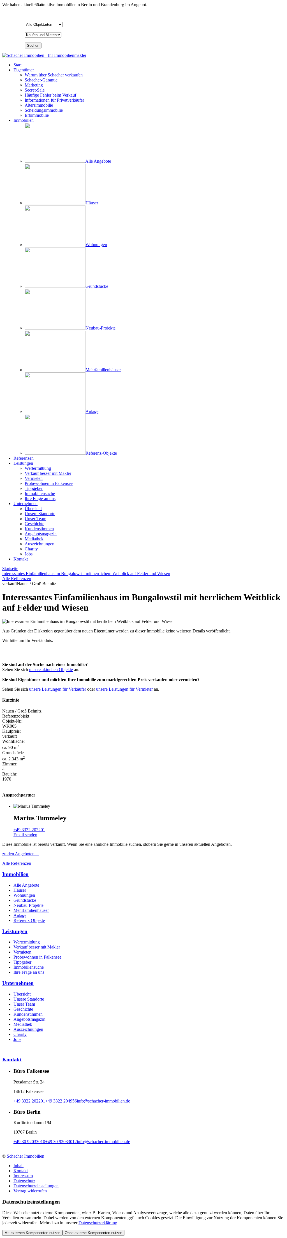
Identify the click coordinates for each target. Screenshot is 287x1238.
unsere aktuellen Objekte (51, 669)
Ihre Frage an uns (28, 972)
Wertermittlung (26, 942)
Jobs (17, 1039)
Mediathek (22, 1024)
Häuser (19, 890)
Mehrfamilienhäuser (31, 910)
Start (17, 64)
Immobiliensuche (28, 967)
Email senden (25, 834)
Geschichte (23, 1009)
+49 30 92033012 (61, 1141)
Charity (20, 1034)
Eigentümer (23, 69)
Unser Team (24, 1004)
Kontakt (20, 559)
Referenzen (23, 458)
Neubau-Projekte (28, 905)
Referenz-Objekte (29, 920)
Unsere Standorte (28, 999)
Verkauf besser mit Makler (36, 947)
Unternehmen (25, 503)
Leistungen (23, 463)
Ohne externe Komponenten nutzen (93, 1233)
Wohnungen (24, 895)
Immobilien (23, 120)
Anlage (19, 915)
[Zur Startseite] (44, 55)
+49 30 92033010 (29, 1141)
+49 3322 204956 (61, 1101)
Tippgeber (22, 962)
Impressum (23, 1175)
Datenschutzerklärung (97, 1222)
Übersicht (22, 994)
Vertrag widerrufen (30, 1190)
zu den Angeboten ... (20, 853)
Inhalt (18, 1165)
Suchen (33, 45)
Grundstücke (24, 900)
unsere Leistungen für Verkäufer (57, 689)
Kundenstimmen (28, 1014)
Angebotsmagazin (29, 1019)
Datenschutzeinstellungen (36, 1185)
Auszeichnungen (28, 1029)
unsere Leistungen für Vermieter (124, 689)
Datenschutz (24, 1180)
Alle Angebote (26, 885)
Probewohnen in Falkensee (37, 957)
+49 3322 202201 (29, 829)
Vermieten (22, 952)
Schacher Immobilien (25, 1156)
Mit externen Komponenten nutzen (32, 1233)
